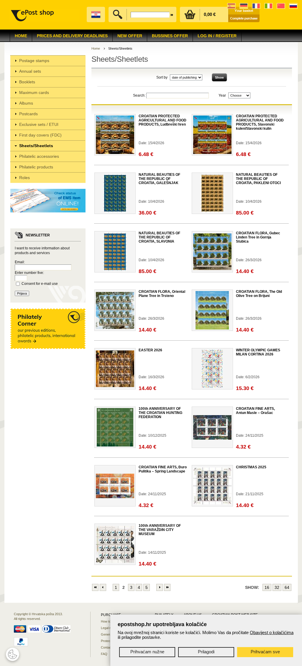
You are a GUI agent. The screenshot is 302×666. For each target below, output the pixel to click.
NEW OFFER (129, 35)
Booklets (27, 81)
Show (219, 77)
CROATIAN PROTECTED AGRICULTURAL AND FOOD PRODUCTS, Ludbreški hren (162, 120)
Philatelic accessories (39, 156)
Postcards (28, 113)
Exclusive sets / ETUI (38, 124)
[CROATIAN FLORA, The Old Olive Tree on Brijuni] (212, 328)
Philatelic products (36, 167)
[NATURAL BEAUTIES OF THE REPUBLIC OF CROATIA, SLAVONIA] (115, 270)
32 (277, 587)
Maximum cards (34, 92)
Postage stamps (34, 60)
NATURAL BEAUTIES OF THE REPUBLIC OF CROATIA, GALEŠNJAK (159, 179)
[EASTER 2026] (115, 386)
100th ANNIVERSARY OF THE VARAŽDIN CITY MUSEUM (160, 530)
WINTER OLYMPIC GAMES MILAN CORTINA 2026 (258, 352)
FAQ (104, 654)
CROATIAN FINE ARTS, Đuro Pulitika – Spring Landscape (163, 469)
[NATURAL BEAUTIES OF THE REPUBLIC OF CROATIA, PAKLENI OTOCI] (212, 211)
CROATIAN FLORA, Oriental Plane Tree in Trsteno (162, 294)
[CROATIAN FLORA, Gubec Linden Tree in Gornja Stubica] (212, 269)
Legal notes (109, 628)
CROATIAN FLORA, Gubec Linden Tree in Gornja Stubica (258, 237)
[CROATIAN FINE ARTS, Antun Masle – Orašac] (212, 438)
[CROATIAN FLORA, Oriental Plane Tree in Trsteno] (115, 328)
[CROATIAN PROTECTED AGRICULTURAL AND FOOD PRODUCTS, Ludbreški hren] (115, 153)
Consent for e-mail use (40, 284)
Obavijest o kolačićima (271, 632)
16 (267, 587)
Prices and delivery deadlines (72, 35)
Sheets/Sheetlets (36, 145)
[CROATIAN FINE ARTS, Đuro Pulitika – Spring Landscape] (115, 497)
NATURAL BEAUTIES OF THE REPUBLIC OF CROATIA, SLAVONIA (159, 237)
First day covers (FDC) (40, 135)
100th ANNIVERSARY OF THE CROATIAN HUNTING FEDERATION (160, 413)
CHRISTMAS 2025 (251, 467)
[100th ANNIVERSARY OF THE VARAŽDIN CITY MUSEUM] (115, 562)
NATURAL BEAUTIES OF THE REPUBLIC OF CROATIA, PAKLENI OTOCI (258, 179)
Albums (26, 103)
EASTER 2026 (150, 350)
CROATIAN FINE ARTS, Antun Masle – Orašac (255, 411)
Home (21, 35)
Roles (24, 177)
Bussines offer (170, 35)
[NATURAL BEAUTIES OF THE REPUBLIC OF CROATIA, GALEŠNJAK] (115, 211)
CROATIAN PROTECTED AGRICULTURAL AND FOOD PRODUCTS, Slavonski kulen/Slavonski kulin (260, 122)
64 (287, 587)
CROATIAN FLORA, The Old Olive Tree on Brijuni (259, 294)
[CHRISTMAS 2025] (212, 503)
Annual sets (30, 71)
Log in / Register (217, 35)
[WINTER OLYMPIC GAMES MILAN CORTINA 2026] (212, 387)
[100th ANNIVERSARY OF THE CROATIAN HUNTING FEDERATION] (115, 445)
